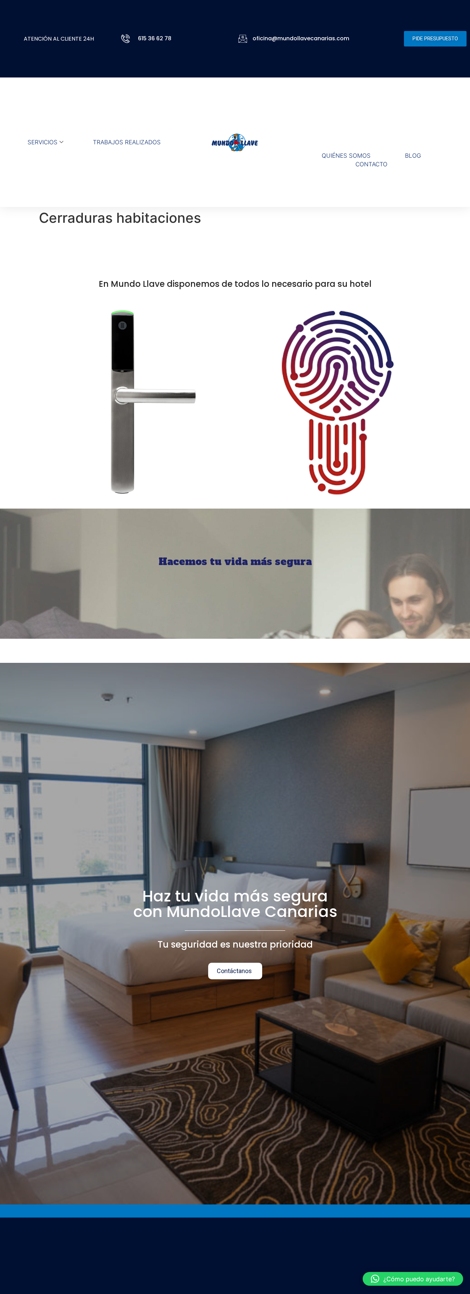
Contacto (371, 164)
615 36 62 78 (154, 38)
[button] (413, 1279)
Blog (413, 155)
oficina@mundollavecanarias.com (301, 38)
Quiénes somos (346, 155)
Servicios (42, 142)
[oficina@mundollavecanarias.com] (242, 38)
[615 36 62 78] (126, 38)
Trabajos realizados (127, 142)
